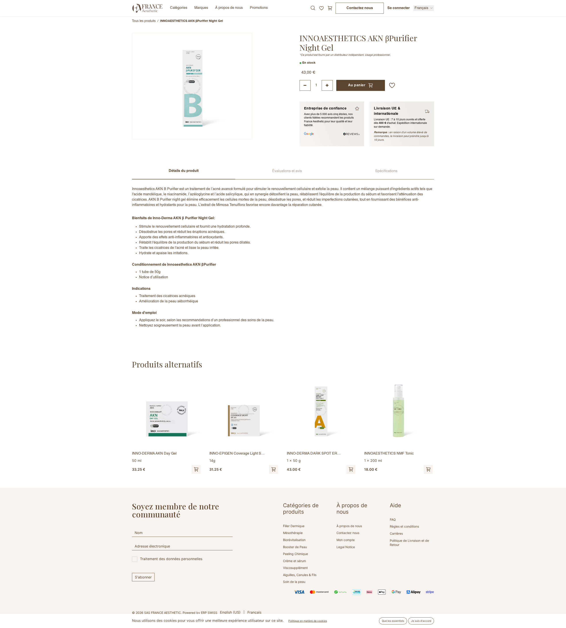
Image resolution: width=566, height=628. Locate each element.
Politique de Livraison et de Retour (409, 543)
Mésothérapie (293, 533)
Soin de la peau (294, 582)
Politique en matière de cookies (307, 620)
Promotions (259, 8)
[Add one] (327, 85)
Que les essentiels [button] (393, 620)
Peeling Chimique (295, 554)
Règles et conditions (404, 526)
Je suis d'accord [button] (421, 620)
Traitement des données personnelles (171, 559)
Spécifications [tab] (386, 171)
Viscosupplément (295, 568)
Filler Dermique (293, 526)
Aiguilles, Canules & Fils (299, 575)
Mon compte (346, 540)
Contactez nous (359, 8)
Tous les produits (144, 21)
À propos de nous (349, 526)
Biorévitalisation (294, 540)
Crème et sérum (294, 561)
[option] (283, 425)
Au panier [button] (356, 85)
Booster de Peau (295, 547)
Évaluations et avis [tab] (287, 171)
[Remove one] (305, 85)
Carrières (396, 533)
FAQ (393, 519)
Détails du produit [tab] (184, 171)
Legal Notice (346, 547)
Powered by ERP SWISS (200, 613)
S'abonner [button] (143, 577)
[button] (392, 85)
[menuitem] (230, 612)
